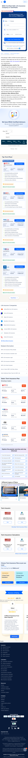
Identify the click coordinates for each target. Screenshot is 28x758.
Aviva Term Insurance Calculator (22, 545)
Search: (7, 137)
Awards (2, 690)
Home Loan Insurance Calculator (19, 473)
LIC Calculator (17, 476)
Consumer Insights (5, 692)
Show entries (6, 132)
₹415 (24, 422)
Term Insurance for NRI (6, 458)
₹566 (24, 435)
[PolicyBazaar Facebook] (9, 728)
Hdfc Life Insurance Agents (14, 53)
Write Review (14, 636)
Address (9, 141)
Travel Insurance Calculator (7, 676)
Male (6, 21)
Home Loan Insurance (6, 473)
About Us (3, 697)
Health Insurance (6, 654)
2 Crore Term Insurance (19, 467)
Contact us (3, 706)
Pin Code (24, 142)
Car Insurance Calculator (6, 677)
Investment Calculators (7, 661)
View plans (7, 582)
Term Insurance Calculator (7, 460)
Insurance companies (5, 688)
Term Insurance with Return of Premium (7, 464)
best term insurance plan (14, 485)
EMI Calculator (4, 668)
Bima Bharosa (6, 733)
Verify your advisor (5, 708)
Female (12, 21)
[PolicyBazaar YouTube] (18, 728)
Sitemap (2, 699)
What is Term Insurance (19, 463)
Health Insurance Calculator (7, 674)
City (19, 141)
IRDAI (2, 733)
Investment (5, 652)
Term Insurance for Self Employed (6, 470)
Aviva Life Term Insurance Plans (22, 518)
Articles (2, 685)
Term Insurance (18, 458)
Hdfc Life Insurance (14, 61)
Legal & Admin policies (6, 703)
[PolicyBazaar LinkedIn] (15, 728)
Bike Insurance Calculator (6, 679)
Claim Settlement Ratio (19, 470)
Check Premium (19, 163)
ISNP (2, 705)
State (14, 141)
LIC (2, 476)
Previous (12, 148)
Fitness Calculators (7, 663)
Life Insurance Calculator (6, 467)
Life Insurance (6, 53)
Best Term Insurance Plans (20, 527)
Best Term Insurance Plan (19, 455)
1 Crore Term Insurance (6, 455)
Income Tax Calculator (5, 665)
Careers (2, 701)
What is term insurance (21, 553)
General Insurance (6, 647)
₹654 (24, 385)
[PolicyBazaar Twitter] (12, 728)
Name (3, 141)
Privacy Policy (9, 46)
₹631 (24, 410)
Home (2, 53)
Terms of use (15, 46)
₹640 (24, 397)
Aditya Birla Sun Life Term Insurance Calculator (7, 545)
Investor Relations (5, 710)
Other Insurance (6, 656)
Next (16, 148)
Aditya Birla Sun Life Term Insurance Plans (7, 518)
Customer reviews (5, 686)
